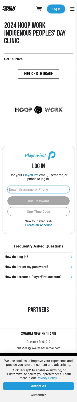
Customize (38, 395)
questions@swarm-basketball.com (38, 348)
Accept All (38, 386)
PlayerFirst (30, 175)
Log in (56, 9)
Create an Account (38, 225)
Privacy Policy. (47, 378)
